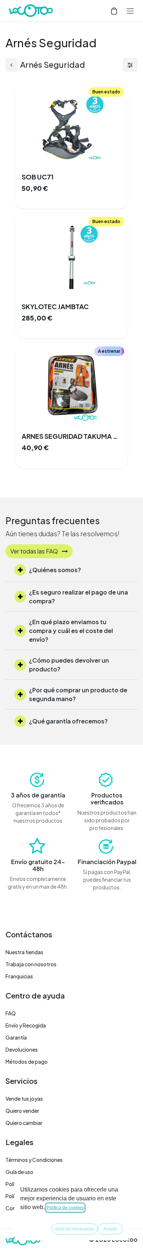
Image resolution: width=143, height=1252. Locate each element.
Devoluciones (22, 1049)
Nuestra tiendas (24, 952)
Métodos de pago (27, 1061)
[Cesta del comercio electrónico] (114, 10)
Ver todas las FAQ (34, 551)
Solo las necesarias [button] (74, 1228)
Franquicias (19, 976)
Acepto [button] (110, 1228)
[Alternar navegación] (130, 10)
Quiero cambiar (24, 1122)
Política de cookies (65, 1207)
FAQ (11, 1013)
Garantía (16, 1037)
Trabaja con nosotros (31, 964)
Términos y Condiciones (34, 1159)
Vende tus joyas (24, 1098)
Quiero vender (22, 1110)
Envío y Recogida (26, 1025)
